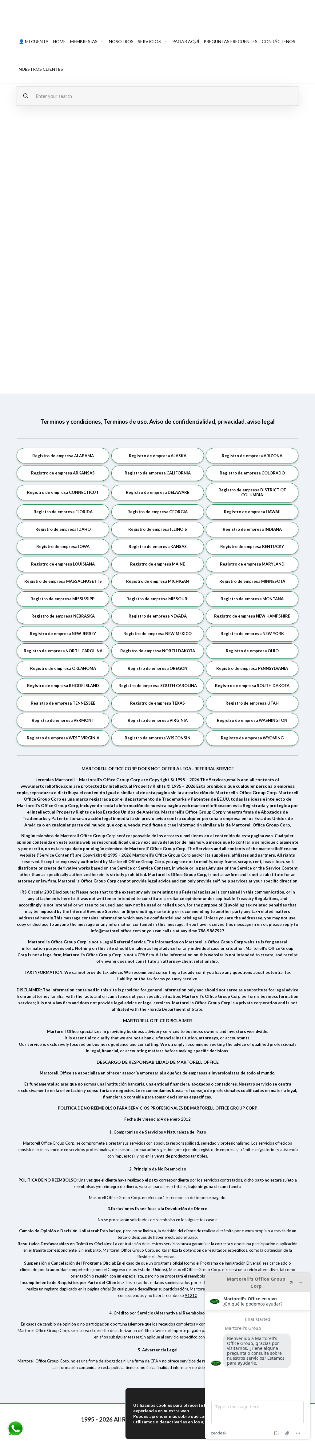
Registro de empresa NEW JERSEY (63, 633)
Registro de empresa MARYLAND (252, 564)
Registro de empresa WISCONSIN (157, 737)
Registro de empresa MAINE (157, 564)
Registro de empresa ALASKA (157, 455)
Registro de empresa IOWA (63, 546)
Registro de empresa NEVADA (158, 616)
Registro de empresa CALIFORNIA (158, 472)
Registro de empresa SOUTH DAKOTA (252, 685)
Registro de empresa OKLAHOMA (63, 668)
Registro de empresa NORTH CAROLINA (63, 650)
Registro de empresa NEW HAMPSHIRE (252, 616)
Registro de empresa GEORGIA (157, 511)
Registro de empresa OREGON (157, 668)
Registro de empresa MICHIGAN (157, 581)
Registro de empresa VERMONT (63, 720)
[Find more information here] (257, 1356)
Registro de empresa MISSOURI (157, 598)
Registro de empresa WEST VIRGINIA (63, 737)
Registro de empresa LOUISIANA (63, 564)
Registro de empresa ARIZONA (252, 455)
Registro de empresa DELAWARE (157, 492)
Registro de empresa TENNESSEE (63, 703)
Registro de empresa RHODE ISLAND (63, 685)
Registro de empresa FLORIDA (63, 511)
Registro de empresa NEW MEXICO (157, 633)
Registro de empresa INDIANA (252, 529)
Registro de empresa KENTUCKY (252, 546)
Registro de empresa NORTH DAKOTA (157, 650)
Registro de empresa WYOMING (252, 737)
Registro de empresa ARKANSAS (63, 472)
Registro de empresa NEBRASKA (63, 616)
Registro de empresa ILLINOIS (157, 529)
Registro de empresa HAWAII (252, 511)
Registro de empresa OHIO (252, 650)
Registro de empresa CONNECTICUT (63, 492)
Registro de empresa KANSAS (158, 546)
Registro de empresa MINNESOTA (252, 581)
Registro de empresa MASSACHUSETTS (63, 581)
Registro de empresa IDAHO (63, 529)
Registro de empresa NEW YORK (252, 633)
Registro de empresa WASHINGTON (252, 720)
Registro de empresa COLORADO (252, 472)
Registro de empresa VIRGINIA (158, 720)
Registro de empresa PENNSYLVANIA (252, 668)
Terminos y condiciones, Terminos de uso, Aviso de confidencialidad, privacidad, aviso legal (157, 421)
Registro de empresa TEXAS (157, 703)
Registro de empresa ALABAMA (63, 455)
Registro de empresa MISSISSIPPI (63, 598)
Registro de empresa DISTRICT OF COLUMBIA (252, 492)
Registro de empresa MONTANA (252, 598)
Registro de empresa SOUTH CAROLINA (157, 685)
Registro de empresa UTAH (252, 703)
